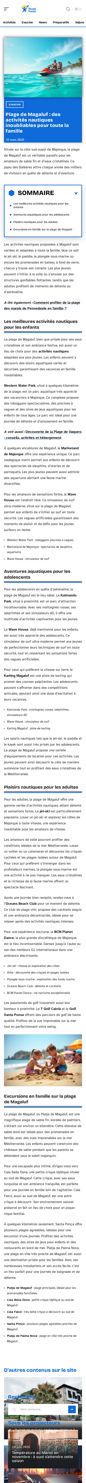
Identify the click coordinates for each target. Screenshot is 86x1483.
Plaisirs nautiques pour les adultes (35, 222)
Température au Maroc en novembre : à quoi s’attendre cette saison (42, 1456)
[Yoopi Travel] (29, 9)
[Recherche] (68, 9)
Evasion (15, 104)
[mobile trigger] (7, 9)
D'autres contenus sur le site (40, 1370)
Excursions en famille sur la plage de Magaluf (42, 229)
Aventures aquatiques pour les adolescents (41, 214)
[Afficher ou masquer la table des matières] (66, 193)
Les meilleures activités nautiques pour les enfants (40, 205)
